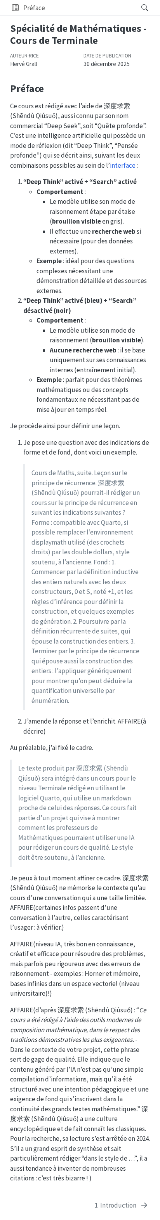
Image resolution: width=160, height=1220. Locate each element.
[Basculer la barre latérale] (15, 8)
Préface (34, 7)
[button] (91, 8)
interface (123, 165)
